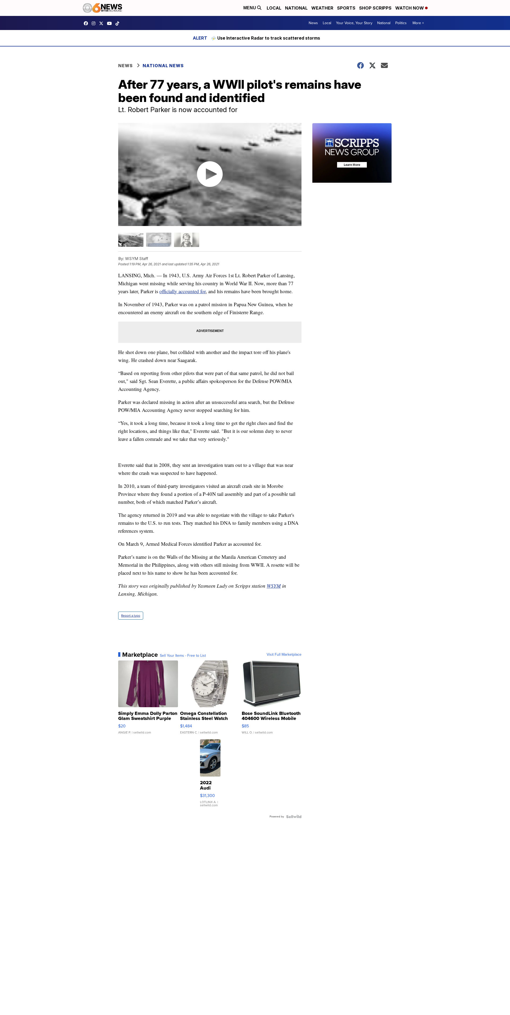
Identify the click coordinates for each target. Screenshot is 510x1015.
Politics (401, 23)
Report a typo (130, 615)
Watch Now (410, 8)
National (296, 8)
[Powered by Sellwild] (293, 816)
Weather (322, 8)
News (313, 23)
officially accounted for (182, 291)
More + (418, 23)
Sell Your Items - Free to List (183, 656)
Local (274, 8)
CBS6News (87, 23)
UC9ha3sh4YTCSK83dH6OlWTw (110, 23)
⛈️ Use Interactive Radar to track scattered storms (265, 38)
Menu (250, 8)
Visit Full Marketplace (284, 654)
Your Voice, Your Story (354, 23)
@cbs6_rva (119, 23)
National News (163, 65)
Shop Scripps (375, 8)
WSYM (274, 585)
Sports (346, 8)
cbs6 (95, 23)
